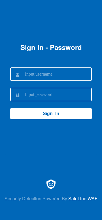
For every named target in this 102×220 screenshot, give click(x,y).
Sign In (51, 113)
